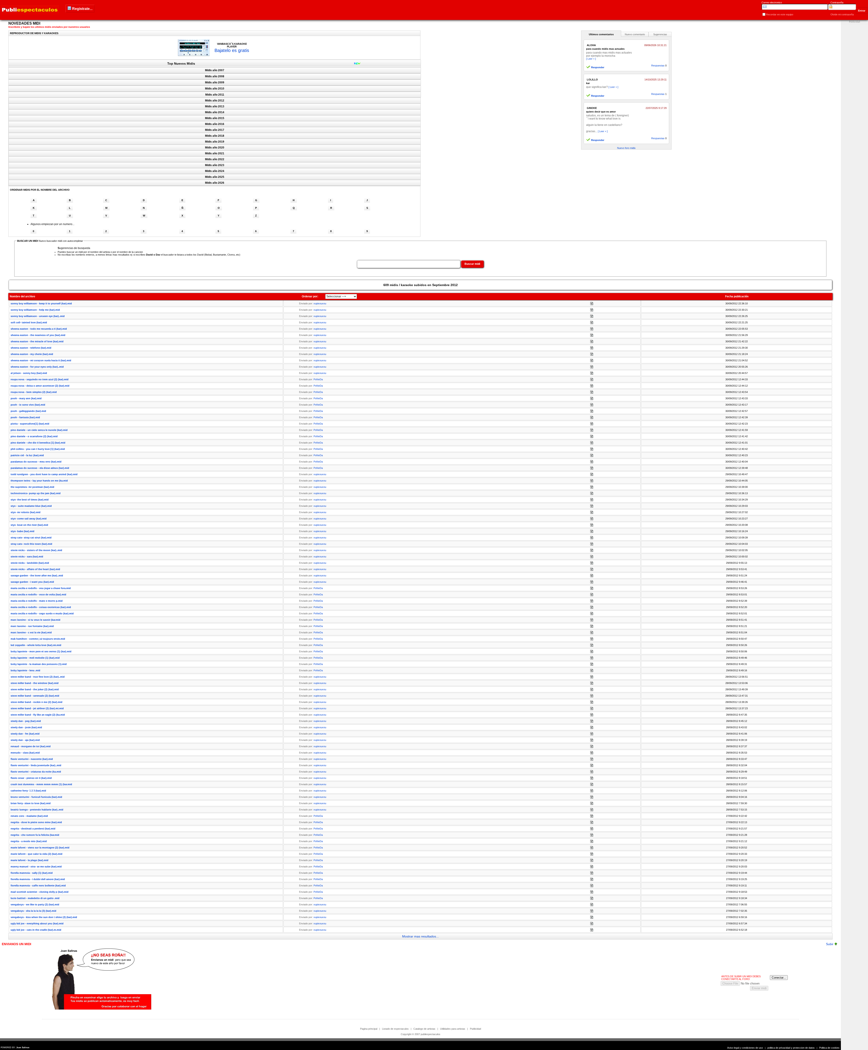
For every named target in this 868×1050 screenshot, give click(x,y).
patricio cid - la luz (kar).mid (27, 455)
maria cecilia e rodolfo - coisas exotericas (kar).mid (41, 607)
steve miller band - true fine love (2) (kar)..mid (38, 676)
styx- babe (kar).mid (22, 531)
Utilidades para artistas (452, 1028)
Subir (830, 944)
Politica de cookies (829, 1047)
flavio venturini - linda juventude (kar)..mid (36, 765)
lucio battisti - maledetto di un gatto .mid (35, 898)
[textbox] (408, 264)
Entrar (861, 10)
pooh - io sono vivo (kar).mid (28, 404)
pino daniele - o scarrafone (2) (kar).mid (34, 436)
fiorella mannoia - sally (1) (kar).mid (32, 872)
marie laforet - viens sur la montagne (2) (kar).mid (40, 847)
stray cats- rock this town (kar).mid (31, 544)
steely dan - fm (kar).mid (25, 733)
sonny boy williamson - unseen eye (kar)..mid (38, 316)
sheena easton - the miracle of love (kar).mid (37, 341)
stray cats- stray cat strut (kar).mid (31, 537)
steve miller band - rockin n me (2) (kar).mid (36, 702)
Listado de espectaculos (395, 1028)
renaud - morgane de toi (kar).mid (31, 746)
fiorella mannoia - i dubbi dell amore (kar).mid (38, 879)
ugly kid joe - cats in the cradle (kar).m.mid (36, 929)
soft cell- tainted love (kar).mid (29, 322)
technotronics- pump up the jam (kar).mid (36, 493)
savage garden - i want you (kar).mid (32, 581)
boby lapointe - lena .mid (25, 670)
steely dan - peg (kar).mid (26, 721)
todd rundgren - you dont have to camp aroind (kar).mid (44, 474)
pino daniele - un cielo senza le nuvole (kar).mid (39, 430)
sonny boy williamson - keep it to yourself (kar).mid (41, 303)
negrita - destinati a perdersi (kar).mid (33, 828)
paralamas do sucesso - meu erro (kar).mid (36, 461)
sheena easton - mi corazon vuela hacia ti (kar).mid (41, 360)
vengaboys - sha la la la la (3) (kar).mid (33, 910)
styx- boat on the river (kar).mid (29, 525)
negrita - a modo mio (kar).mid (29, 841)
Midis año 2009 (214, 82)
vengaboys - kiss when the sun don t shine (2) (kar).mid (44, 917)
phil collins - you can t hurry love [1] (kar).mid (38, 449)
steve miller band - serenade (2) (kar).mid (35, 695)
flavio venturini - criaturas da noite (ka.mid (36, 771)
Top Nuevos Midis (181, 63)
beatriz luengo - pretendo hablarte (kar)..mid (37, 809)
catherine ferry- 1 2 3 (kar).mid (28, 790)
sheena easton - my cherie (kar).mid (32, 354)
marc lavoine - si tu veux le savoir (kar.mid (35, 619)
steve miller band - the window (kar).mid (35, 683)
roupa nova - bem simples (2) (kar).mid (34, 392)
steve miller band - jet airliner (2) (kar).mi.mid (37, 708)
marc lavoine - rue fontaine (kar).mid (32, 626)
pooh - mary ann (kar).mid (26, 398)
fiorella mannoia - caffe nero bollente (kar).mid (38, 885)
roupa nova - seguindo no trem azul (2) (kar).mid (39, 379)
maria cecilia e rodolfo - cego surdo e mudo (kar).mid (42, 613)
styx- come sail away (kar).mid (29, 518)
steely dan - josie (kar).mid (26, 727)
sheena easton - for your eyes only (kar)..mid (37, 366)
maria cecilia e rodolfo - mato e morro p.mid (37, 600)
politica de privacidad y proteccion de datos (791, 1047)
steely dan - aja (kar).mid (25, 740)
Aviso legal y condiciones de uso (745, 1047)
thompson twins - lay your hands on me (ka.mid (39, 480)
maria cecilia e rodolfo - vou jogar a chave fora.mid (41, 588)
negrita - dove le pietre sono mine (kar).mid (36, 822)
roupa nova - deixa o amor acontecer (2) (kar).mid (40, 385)
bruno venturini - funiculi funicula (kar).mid (36, 797)
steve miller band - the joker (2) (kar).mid (35, 689)
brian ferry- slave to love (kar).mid (31, 803)
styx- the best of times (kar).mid (30, 499)
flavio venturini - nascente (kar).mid (32, 759)
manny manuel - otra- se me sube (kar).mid (36, 866)
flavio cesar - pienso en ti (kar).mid (31, 778)
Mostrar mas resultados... (420, 936)
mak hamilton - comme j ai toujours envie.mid (38, 638)
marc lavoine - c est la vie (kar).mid (31, 632)
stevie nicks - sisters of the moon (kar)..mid (36, 550)
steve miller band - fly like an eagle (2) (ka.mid (38, 714)
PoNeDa (318, 379)
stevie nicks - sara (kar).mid (27, 556)
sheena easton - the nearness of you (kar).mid (38, 335)
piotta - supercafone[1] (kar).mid (30, 423)
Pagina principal (368, 1028)
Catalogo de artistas (424, 1028)
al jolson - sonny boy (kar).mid (29, 373)
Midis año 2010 (214, 88)
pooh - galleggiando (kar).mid (28, 411)
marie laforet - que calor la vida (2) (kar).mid (36, 854)
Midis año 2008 (214, 76)
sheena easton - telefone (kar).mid (31, 347)
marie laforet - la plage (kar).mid (29, 860)
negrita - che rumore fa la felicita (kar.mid (35, 835)
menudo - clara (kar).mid (25, 752)
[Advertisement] (854, 92)
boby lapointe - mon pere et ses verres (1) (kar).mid (41, 651)
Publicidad (475, 1028)
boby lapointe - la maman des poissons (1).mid (39, 664)
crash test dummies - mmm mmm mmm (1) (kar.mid (41, 784)
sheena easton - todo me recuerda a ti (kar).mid (39, 328)
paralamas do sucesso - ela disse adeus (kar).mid (40, 468)
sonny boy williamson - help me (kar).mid (35, 309)
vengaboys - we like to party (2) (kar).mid (35, 904)
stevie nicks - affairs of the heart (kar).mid (35, 569)
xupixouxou (320, 303)
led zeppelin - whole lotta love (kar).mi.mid (36, 645)
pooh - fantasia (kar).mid (25, 417)
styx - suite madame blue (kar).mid (31, 506)
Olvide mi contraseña (842, 14)
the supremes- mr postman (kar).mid (32, 487)
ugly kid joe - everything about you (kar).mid (37, 923)
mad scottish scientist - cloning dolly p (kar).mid (39, 891)
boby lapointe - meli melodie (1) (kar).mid (35, 657)
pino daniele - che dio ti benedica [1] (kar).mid (38, 442)
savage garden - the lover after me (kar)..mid (37, 575)
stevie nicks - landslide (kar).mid (30, 562)
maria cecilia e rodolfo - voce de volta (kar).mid (38, 594)
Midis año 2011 (214, 94)
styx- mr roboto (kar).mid (25, 512)
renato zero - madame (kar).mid (29, 816)
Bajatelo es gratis (232, 50)
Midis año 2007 (214, 70)
